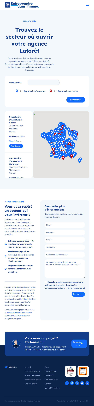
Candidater (16, 146)
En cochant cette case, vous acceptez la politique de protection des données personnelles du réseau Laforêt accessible (65, 285)
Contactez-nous (78, 343)
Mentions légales (27, 401)
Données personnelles (12, 401)
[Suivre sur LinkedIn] (87, 383)
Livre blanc (49, 375)
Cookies (37, 401)
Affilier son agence (32, 375)
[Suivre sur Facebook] (67, 383)
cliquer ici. (27, 299)
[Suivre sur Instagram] (77, 383)
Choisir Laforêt (31, 384)
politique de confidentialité (18, 312)
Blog (47, 367)
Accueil (28, 367)
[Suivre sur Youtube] (82, 383)
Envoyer (77, 294)
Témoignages (50, 371)
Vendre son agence (33, 380)
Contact (48, 384)
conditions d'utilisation (17, 315)
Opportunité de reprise (68, 91)
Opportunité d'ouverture (35, 91)
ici (84, 288)
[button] (58, 146)
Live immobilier (51, 380)
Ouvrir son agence (32, 371)
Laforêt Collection (52, 388)
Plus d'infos (14, 141)
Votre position (15, 83)
